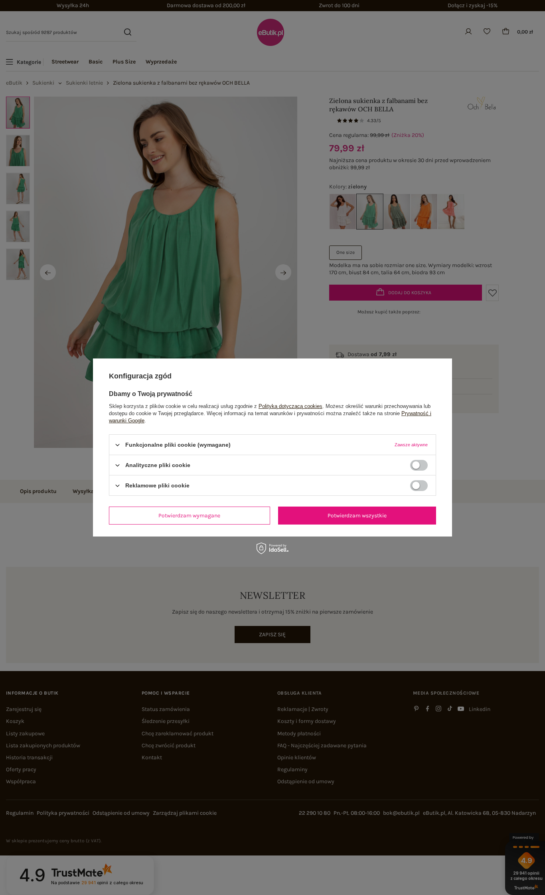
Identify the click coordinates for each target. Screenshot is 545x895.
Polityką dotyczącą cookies (290, 406)
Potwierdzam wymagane (189, 515)
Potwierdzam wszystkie (357, 515)
